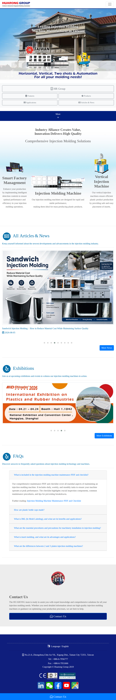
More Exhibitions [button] (104, 435)
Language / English (60, 646)
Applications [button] (31, 103)
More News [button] (106, 348)
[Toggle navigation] (110, 4)
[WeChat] (49, 685)
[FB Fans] (58, 685)
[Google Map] (75, 685)
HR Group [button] (59, 88)
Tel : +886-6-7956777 (58, 659)
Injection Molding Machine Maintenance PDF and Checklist (54, 501)
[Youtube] (66, 685)
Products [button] (87, 96)
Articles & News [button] (87, 103)
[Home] (16, 4)
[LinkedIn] (41, 685)
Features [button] (30, 96)
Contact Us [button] (59, 696)
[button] (44, 342)
